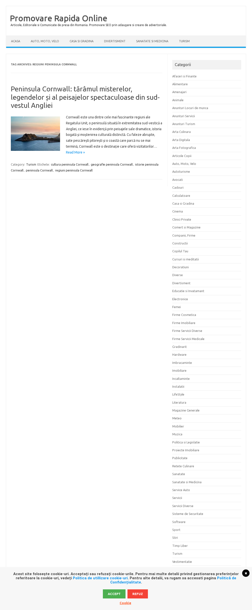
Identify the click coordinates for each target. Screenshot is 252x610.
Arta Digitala (181, 140)
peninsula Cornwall (39, 170)
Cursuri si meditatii (185, 259)
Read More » (75, 152)
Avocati (177, 179)
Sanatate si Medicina (152, 41)
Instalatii (178, 386)
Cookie (125, 603)
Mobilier (178, 426)
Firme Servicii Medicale (188, 338)
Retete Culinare (183, 466)
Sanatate (178, 474)
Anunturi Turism (183, 124)
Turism (184, 41)
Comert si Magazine (186, 227)
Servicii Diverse (182, 506)
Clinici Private (181, 219)
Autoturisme (181, 171)
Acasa (15, 41)
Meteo (177, 418)
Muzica (177, 434)
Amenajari (179, 92)
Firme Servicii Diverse (187, 330)
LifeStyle (178, 394)
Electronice (180, 299)
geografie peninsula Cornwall (112, 164)
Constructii (180, 243)
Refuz (137, 594)
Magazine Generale (186, 410)
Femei (176, 307)
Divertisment (115, 41)
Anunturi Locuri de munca (190, 108)
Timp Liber (180, 545)
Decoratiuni (180, 267)
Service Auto (181, 490)
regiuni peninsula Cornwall (74, 170)
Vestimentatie (182, 561)
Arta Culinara (181, 131)
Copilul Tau (180, 251)
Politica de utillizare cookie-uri (100, 578)
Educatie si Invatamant (188, 291)
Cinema (177, 211)
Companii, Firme (183, 235)
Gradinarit (179, 346)
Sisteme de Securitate (187, 513)
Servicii (177, 497)
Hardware (179, 354)
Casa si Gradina (82, 41)
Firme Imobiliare (183, 323)
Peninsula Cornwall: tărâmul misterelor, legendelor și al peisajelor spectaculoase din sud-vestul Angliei (85, 97)
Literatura (179, 402)
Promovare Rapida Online (58, 18)
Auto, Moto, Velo (45, 41)
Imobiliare (179, 370)
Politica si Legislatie (186, 442)
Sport (176, 529)
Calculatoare (181, 195)
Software (179, 522)
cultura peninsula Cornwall (69, 164)
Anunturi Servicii (183, 116)
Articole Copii (181, 155)
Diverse (177, 275)
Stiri (175, 537)
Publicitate (180, 458)
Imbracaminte (182, 362)
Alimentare (180, 84)
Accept (114, 594)
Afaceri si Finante (184, 76)
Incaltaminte (181, 378)
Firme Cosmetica (184, 314)
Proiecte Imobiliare (185, 450)
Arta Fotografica (184, 147)
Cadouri (178, 187)
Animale (178, 100)
